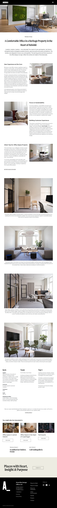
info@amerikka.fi (28, 412)
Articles (32, 495)
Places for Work (34, 483)
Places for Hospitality (32, 488)
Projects (32, 498)
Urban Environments (33, 492)
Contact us (38, 467)
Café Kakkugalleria (36, 449)
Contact (32, 500)
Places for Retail (34, 485)
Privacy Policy (19, 496)
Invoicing (18, 494)
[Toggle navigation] (52, 2)
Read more (8, 440)
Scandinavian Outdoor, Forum (18, 450)
